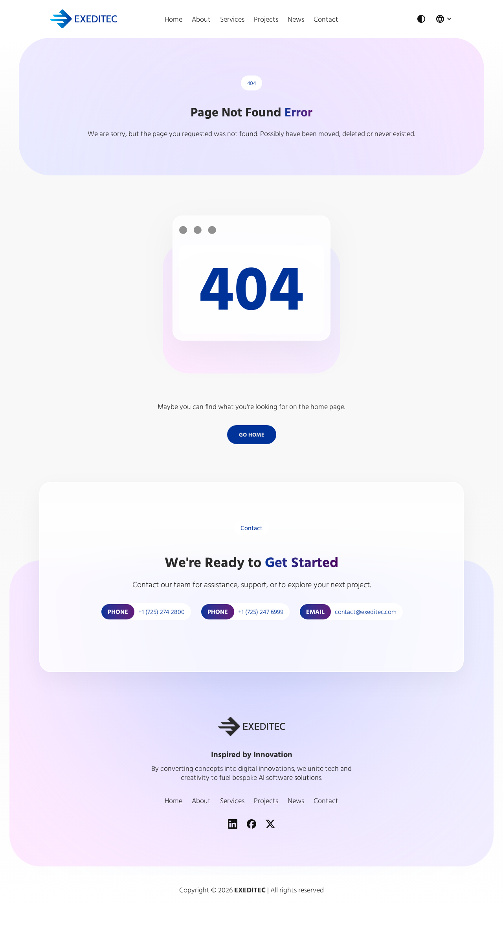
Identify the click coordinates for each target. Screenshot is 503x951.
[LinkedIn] (232, 824)
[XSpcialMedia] (270, 824)
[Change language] (444, 19)
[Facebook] (251, 824)
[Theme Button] (421, 19)
